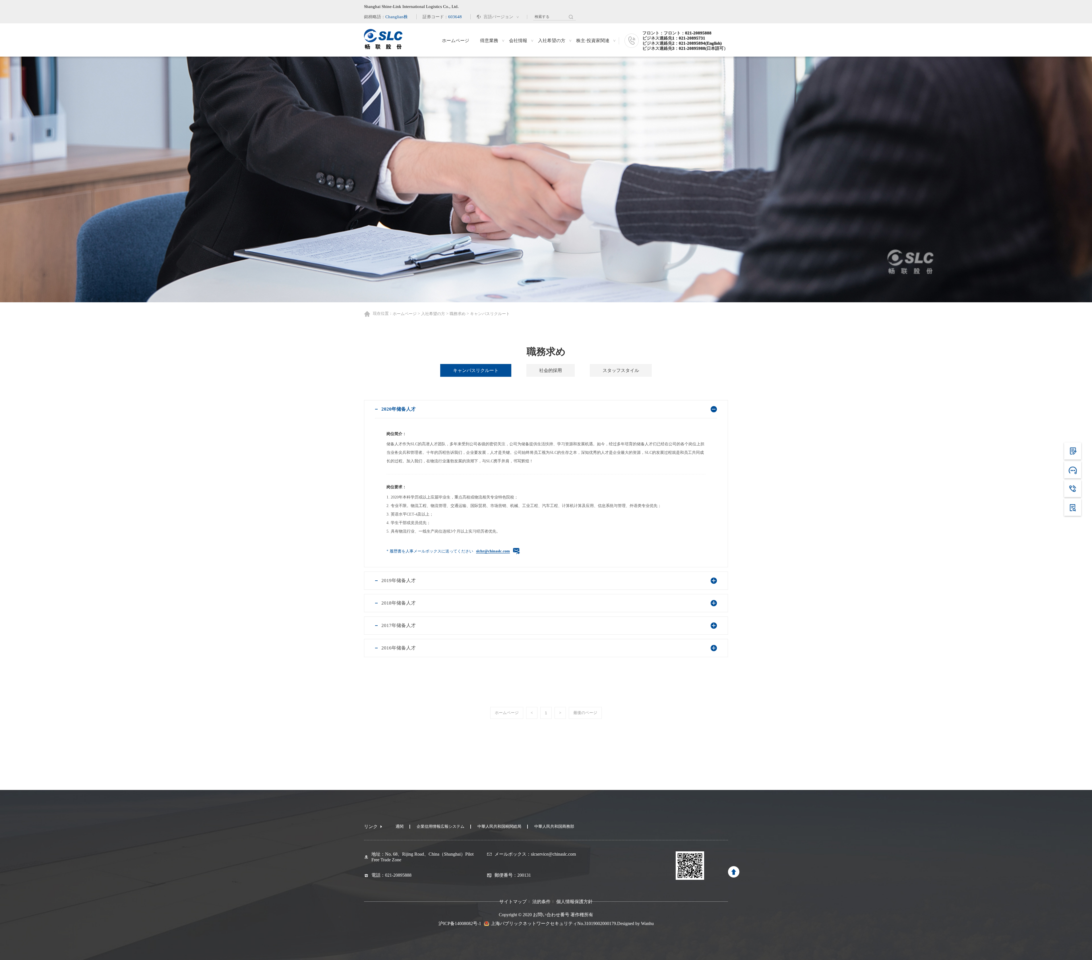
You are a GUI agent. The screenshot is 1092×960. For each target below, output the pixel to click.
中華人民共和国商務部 (554, 826)
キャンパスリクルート (476, 370)
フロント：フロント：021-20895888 (677, 33)
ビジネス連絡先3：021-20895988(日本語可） (685, 48)
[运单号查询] (1072, 507)
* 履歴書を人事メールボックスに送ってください (448, 551)
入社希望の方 (551, 40)
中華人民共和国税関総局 (499, 826)
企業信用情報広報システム (440, 826)
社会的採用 (550, 370)
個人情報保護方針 (574, 901)
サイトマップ (513, 901)
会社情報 (518, 40)
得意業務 (489, 40)
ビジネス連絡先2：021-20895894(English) (682, 43)
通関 (400, 826)
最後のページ (585, 713)
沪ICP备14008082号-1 (460, 923)
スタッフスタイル (621, 370)
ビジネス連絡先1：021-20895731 (673, 38)
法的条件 (541, 901)
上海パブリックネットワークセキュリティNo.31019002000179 (553, 923)
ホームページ (455, 40)
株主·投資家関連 (592, 40)
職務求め (458, 314)
